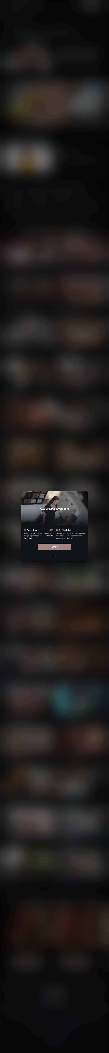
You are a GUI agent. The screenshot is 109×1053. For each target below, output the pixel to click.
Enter (54, 546)
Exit (54, 556)
